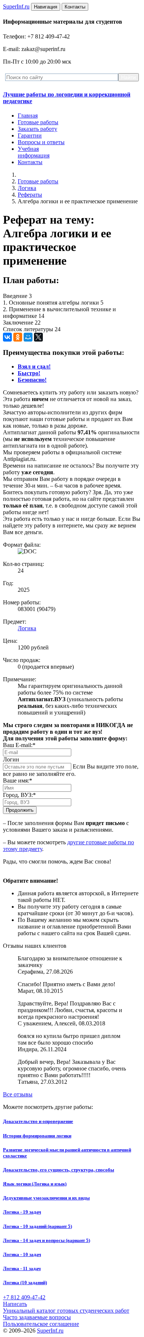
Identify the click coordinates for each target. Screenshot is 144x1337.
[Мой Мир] (28, 337)
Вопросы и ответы (41, 142)
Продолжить (20, 810)
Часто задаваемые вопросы (37, 1317)
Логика (27, 188)
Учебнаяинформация (33, 152)
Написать (15, 1304)
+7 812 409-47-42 (24, 1297)
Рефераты (30, 194)
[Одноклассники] (17, 337)
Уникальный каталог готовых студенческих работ (66, 1310)
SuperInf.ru (50, 1330)
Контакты (30, 162)
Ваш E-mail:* (19, 745)
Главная (28, 115)
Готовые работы (38, 122)
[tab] (34, 366)
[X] (38, 337)
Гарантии (30, 135)
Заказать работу (37, 129)
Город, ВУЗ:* (19, 795)
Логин (11, 759)
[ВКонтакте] (7, 337)
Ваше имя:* (17, 780)
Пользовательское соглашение (41, 1324)
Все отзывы (17, 1094)
